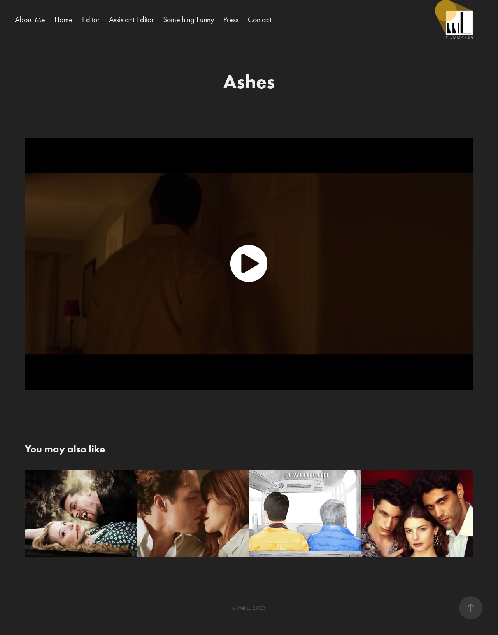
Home (63, 19)
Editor (91, 19)
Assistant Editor (131, 19)
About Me (30, 19)
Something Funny (188, 19)
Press (230, 19)
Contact (259, 19)
